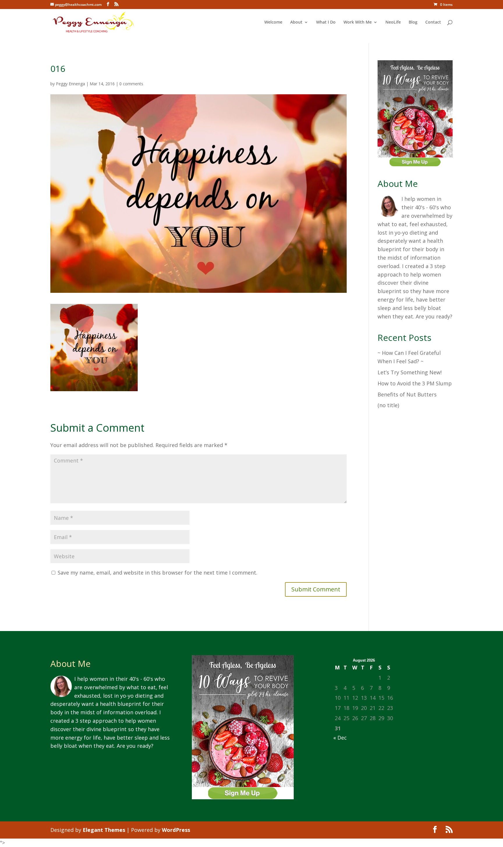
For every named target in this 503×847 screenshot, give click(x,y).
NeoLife (393, 22)
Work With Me (357, 22)
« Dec (340, 737)
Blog (413, 22)
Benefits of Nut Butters (407, 394)
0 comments (131, 83)
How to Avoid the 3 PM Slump (415, 383)
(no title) (388, 405)
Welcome (273, 22)
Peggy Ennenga (70, 83)
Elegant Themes (104, 829)
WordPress (176, 829)
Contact (433, 22)
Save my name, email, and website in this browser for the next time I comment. (157, 572)
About (296, 22)
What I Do (326, 22)
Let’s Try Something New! (410, 372)
